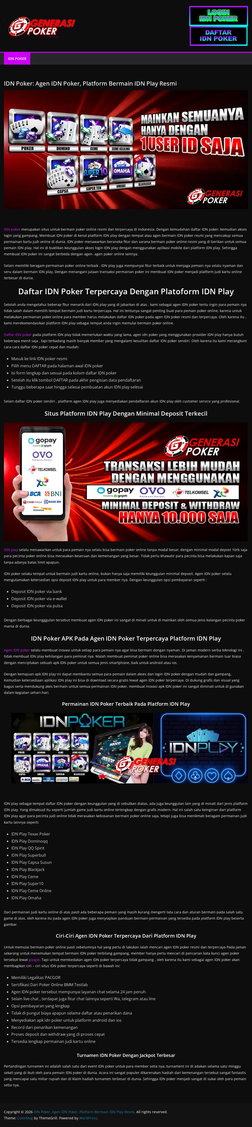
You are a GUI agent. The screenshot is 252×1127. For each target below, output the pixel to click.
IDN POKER (17, 58)
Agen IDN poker (17, 650)
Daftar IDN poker (18, 334)
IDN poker (12, 229)
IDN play (11, 549)
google (34, 959)
